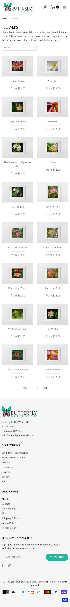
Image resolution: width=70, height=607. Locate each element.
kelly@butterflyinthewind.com (17, 435)
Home (4, 18)
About (5, 499)
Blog (4, 513)
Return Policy (9, 523)
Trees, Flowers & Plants (14, 457)
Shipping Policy (10, 518)
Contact (6, 504)
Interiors (6, 462)
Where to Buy (9, 508)
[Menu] (64, 7)
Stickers (6, 476)
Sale (4, 481)
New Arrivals (8, 467)
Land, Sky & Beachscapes (15, 452)
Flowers (6, 472)
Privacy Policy (9, 528)
